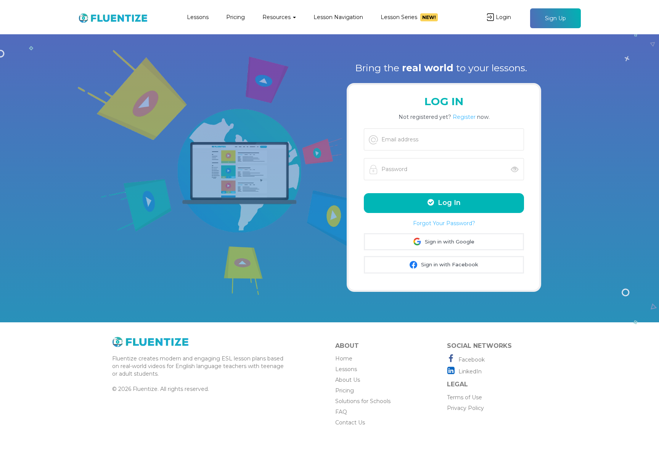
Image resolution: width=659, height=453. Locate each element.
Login (503, 17)
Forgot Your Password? (444, 223)
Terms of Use (464, 397)
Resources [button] (277, 17)
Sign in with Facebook (449, 264)
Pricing (235, 17)
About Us (347, 379)
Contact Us (350, 422)
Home (343, 358)
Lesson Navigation (338, 17)
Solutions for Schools (363, 401)
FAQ (341, 411)
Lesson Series (408, 17)
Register (464, 117)
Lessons (198, 17)
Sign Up (555, 18)
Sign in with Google (448, 242)
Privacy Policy (465, 408)
